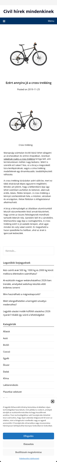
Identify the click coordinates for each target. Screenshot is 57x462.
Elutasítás (29, 444)
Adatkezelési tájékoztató (29, 458)
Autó (5, 338)
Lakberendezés (10, 384)
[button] (52, 401)
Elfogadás (28, 435)
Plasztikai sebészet (12, 391)
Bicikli (6, 344)
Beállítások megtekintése (28, 452)
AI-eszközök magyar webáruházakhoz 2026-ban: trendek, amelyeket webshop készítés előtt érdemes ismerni (27, 284)
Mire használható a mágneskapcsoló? (21, 294)
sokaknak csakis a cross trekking (19, 159)
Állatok (6, 331)
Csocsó (6, 351)
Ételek (6, 371)
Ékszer (6, 364)
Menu (51, 21)
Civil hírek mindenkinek (28, 11)
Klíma (6, 378)
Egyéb (6, 358)
